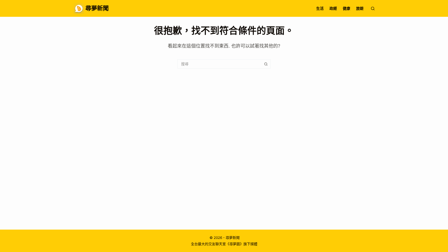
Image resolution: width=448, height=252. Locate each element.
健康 (346, 8)
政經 (333, 8)
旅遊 (360, 8)
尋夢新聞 (97, 8)
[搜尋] (372, 8)
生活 (320, 8)
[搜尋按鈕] (266, 64)
